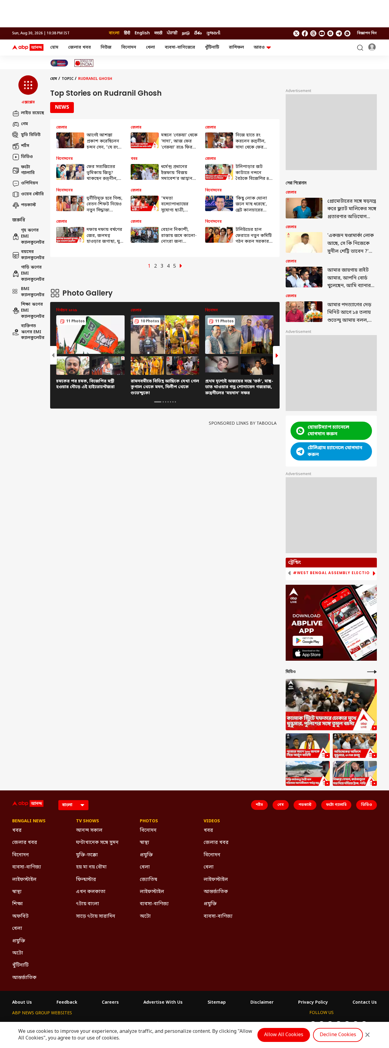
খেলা (150, 47)
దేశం (198, 33)
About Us (22, 1003)
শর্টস (25, 146)
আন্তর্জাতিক (24, 977)
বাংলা (114, 33)
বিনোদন (128, 47)
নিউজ (106, 47)
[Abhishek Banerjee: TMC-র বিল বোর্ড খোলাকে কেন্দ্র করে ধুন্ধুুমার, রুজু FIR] (355, 745)
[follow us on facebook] (304, 33)
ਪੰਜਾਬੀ (172, 33)
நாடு (186, 33)
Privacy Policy (313, 1003)
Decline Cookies (338, 1035)
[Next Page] (181, 266)
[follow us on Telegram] (339, 33)
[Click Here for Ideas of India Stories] (84, 63)
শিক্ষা (17, 904)
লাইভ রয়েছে (32, 113)
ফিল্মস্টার (86, 879)
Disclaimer (262, 1003)
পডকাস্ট (28, 205)
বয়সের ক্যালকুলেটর (32, 255)
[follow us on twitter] (296, 33)
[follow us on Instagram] (330, 33)
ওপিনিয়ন (29, 183)
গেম (24, 124)
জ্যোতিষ (148, 879)
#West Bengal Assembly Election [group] (333, 572)
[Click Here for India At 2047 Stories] (59, 63)
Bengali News (29, 821)
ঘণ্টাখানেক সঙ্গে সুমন (97, 842)
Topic (68, 79)
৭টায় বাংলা (87, 904)
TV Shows (87, 821)
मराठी (158, 33)
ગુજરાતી (213, 33)
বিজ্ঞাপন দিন (367, 33)
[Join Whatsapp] (347, 33)
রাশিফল (236, 47)
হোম (54, 47)
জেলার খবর (79, 47)
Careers (110, 1003)
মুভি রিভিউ (30, 135)
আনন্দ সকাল (89, 830)
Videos (212, 821)
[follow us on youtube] (321, 33)
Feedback (67, 1003)
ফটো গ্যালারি (28, 170)
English (142, 33)
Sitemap (217, 1003)
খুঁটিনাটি (212, 47)
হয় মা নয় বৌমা (91, 867)
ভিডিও (27, 157)
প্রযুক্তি (18, 941)
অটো (17, 953)
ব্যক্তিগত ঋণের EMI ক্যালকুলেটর (32, 332)
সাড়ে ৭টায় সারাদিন (95, 916)
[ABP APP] (308, 641)
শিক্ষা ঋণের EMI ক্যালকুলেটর (32, 311)
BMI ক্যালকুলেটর (32, 292)
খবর (17, 830)
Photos (149, 821)
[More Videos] (372, 672)
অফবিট (20, 916)
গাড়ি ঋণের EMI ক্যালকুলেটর (32, 274)
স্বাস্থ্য (17, 892)
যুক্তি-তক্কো (87, 855)
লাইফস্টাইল (24, 879)
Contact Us (365, 1003)
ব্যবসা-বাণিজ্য (26, 867)
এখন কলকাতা (90, 892)
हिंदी (127, 33)
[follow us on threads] (313, 33)
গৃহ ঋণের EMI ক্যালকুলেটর (32, 236)
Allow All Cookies (283, 1035)
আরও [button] (259, 47)
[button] (28, 90)
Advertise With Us (163, 1003)
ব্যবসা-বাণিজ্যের (180, 47)
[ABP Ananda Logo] (28, 47)
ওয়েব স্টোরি (32, 194)
